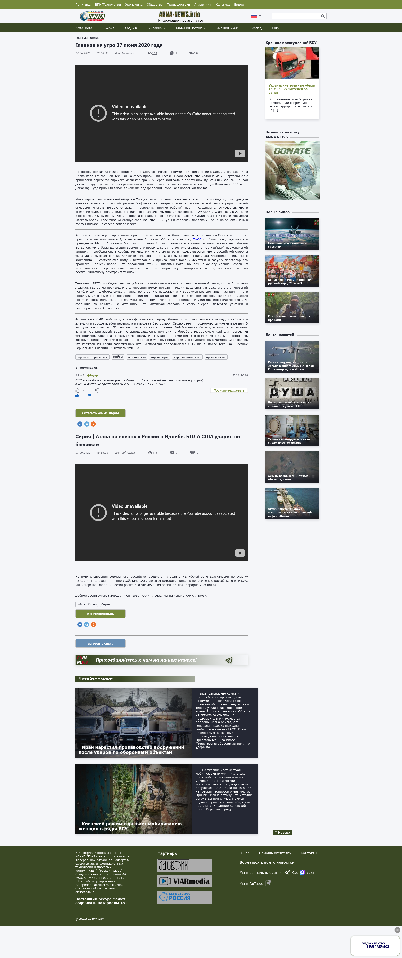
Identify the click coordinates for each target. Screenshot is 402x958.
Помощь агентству (275, 853)
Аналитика (202, 4)
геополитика (137, 357)
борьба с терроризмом (92, 357)
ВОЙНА (118, 357)
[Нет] (89, 395)
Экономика (134, 4)
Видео (239, 4)
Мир (275, 28)
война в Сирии (87, 604)
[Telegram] (86, 424)
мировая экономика (187, 357)
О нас (245, 853)
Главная (81, 37)
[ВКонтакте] (79, 424)
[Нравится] (77, 395)
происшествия (216, 357)
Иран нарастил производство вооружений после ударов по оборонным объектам (131, 750)
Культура (222, 4)
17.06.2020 (91, 53)
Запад (257, 28)
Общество (155, 4)
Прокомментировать (229, 390)
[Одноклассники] (93, 424)
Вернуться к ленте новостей (267, 862)
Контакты (309, 853)
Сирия (109, 28)
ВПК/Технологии (108, 4)
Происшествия (178, 4)
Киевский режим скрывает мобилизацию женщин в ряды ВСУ (130, 826)
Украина (155, 28)
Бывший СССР (227, 28)
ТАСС (197, 239)
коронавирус (160, 357)
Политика (83, 4)
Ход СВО (131, 28)
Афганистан (84, 28)
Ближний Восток (189, 28)
